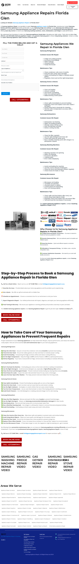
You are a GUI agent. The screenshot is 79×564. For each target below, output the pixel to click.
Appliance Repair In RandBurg (25, 519)
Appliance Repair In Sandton (59, 519)
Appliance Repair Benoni (69, 494)
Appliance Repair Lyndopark (40, 526)
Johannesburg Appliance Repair (57, 526)
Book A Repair (61, 4)
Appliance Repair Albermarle (40, 490)
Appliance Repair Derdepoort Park (42, 501)
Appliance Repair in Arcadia (24, 508)
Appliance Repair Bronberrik (9, 497)
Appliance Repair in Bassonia (40, 508)
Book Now (5, 93)
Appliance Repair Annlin (55, 494)
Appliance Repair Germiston (8, 490)
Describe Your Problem (6, 82)
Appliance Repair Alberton (55, 490)
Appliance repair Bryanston (40, 497)
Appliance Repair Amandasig (24, 494)
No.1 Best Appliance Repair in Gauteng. (11, 536)
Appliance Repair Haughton (8, 508)
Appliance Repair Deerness (25, 501)
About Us (33, 4)
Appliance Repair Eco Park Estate (10, 504)
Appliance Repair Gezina (57, 504)
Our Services (26, 4)
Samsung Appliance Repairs (21, 22)
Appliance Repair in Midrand (45, 515)
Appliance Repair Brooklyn (24, 497)
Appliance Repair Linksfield (24, 526)
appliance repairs (42, 26)
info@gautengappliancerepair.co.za (53, 284)
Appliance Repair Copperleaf (56, 497)
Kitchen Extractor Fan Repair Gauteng (29, 537)
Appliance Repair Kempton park (40, 522)
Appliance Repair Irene (24, 522)
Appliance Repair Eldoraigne (27, 504)
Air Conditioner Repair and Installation (29, 540)
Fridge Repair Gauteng (28, 545)
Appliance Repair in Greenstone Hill (10, 515)
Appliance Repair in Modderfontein (62, 515)
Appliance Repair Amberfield (40, 494)
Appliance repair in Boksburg (9, 511)
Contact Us (42, 538)
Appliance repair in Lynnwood (28, 515)
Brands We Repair (41, 4)
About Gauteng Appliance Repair (46, 536)
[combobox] (12, 70)
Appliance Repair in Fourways (42, 511)
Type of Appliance (6, 68)
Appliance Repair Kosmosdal (9, 526)
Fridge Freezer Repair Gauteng (29, 547)
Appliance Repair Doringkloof (60, 501)
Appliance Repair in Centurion (25, 511)
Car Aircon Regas (27, 552)
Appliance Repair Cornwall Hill (9, 501)
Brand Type (4, 75)
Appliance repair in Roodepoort (42, 519)
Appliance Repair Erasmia (42, 504)
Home (19, 4)
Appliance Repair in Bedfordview (57, 508)
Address (3, 61)
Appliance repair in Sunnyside (9, 522)
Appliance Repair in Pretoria (8, 519)
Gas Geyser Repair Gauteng (29, 541)
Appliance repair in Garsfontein (59, 511)
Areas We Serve (51, 4)
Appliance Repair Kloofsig (56, 522)
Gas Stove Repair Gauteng (29, 543)
